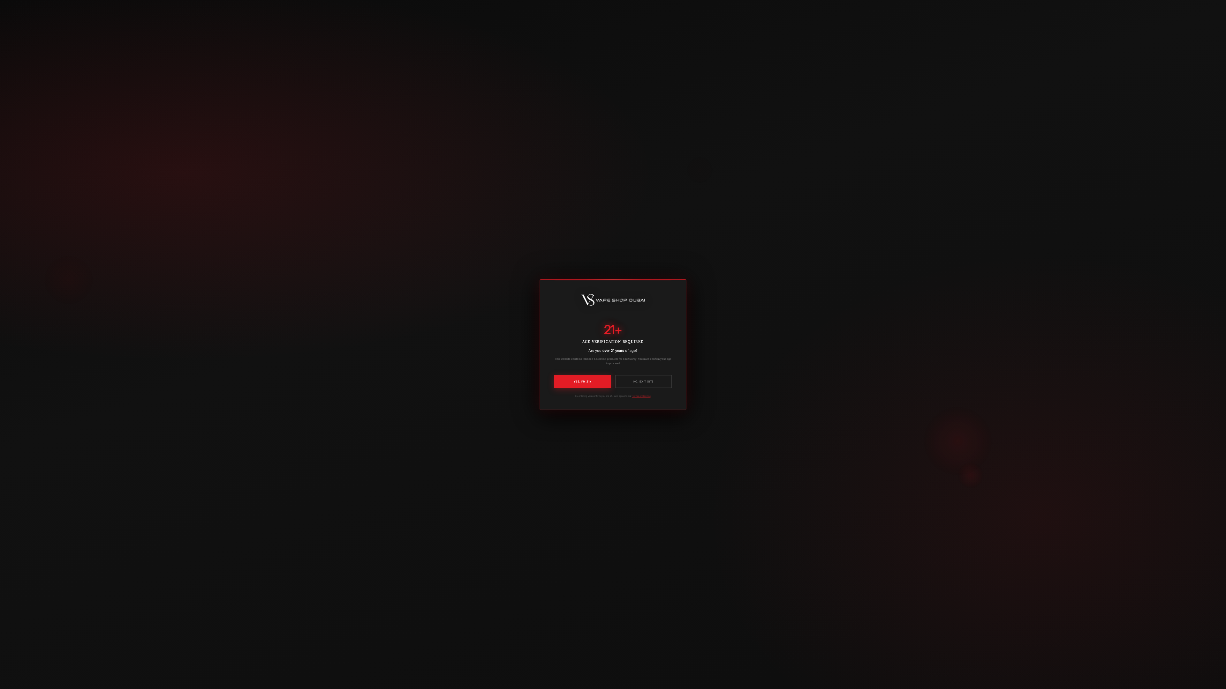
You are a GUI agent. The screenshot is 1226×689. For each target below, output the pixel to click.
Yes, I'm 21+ (583, 381)
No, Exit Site (643, 381)
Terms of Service (641, 395)
